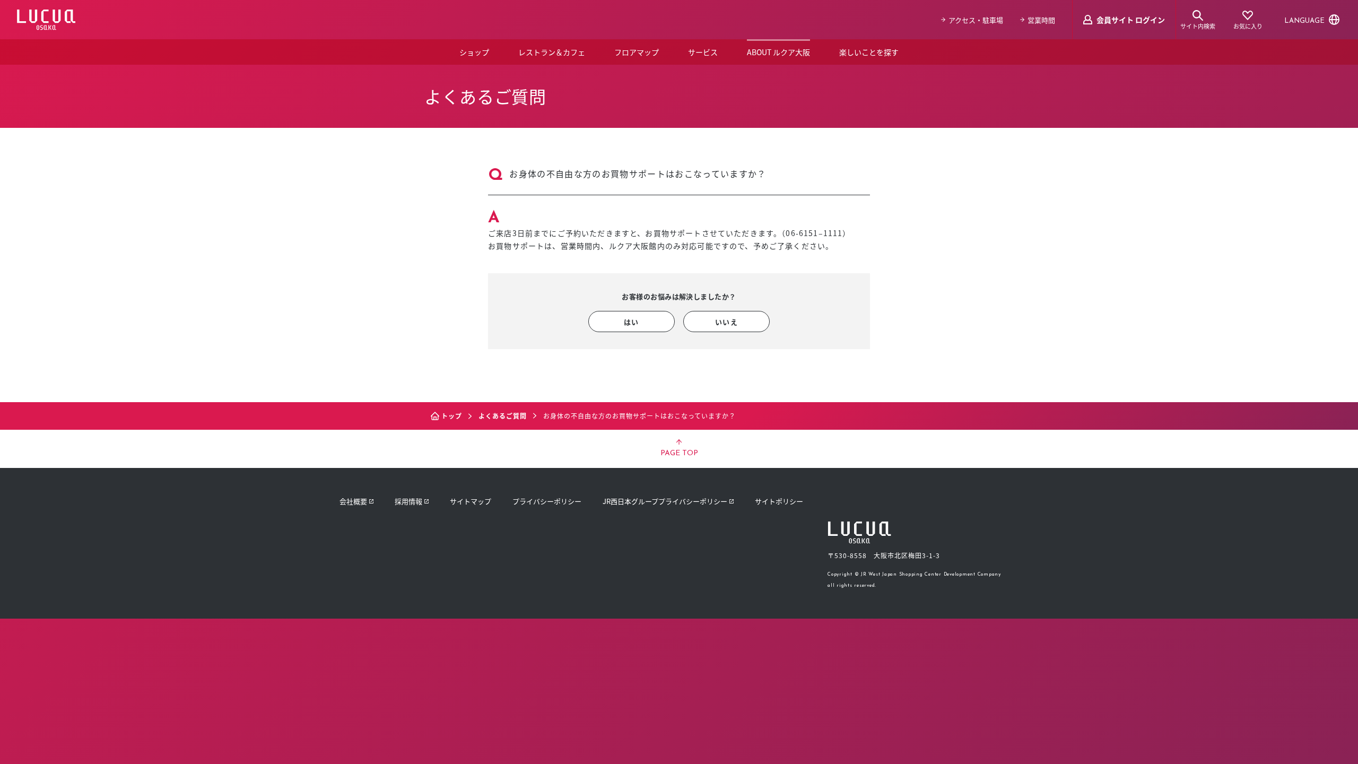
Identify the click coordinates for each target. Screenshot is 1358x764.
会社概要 (353, 501)
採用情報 (408, 501)
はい (631, 322)
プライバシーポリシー (546, 501)
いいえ (726, 322)
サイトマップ (470, 501)
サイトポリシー (779, 501)
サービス (703, 52)
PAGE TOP (679, 453)
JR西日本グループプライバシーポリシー (665, 501)
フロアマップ (636, 52)
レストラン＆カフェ (551, 52)
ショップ (474, 52)
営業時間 (1041, 19)
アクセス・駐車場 (975, 19)
